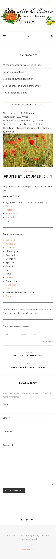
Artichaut (10, 240)
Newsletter (9, 116)
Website (7, 431)
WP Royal (32, 539)
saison (34, 334)
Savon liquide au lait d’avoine (17, 124)
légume (24, 334)
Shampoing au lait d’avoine (16, 120)
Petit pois (11, 284)
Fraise (9, 209)
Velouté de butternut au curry (18, 78)
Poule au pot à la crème (15, 92)
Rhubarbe (11, 217)
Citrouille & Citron (28, 10)
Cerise (9, 205)
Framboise (11, 213)
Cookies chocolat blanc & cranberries (22, 85)
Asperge (10, 243)
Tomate (10, 296)
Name (7, 404)
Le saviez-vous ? (28, 171)
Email (6, 417)
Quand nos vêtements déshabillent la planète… (27, 127)
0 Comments (47, 341)
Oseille (9, 277)
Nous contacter (11, 112)
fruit (6, 334)
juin (14, 334)
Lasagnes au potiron (13, 71)
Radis (9, 288)
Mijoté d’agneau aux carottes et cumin (22, 64)
